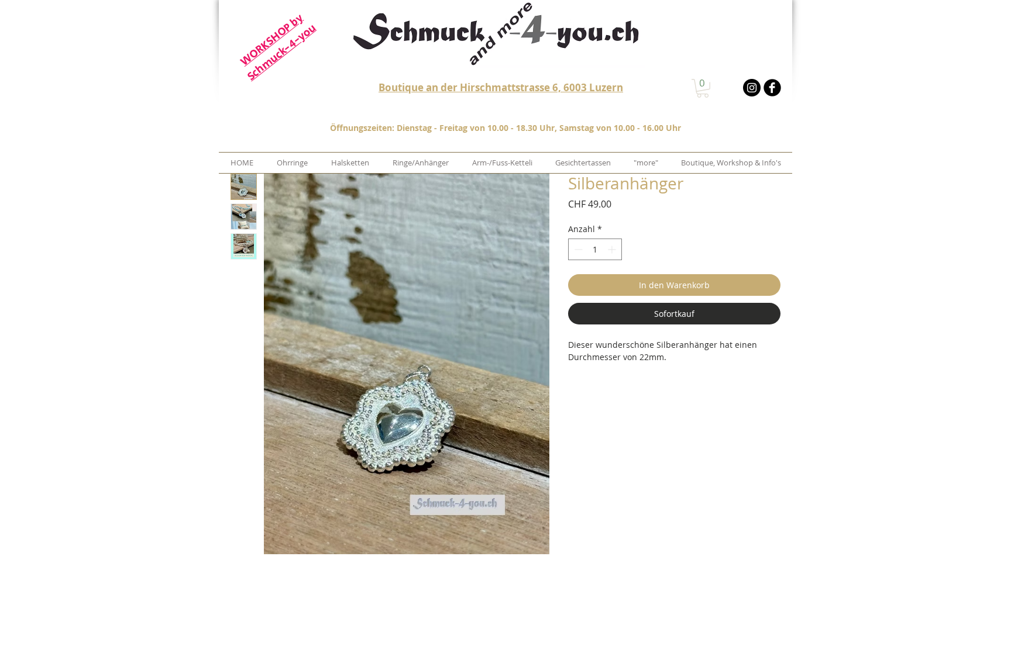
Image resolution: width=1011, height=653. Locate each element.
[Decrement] (577, 249)
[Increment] (613, 249)
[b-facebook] (772, 87)
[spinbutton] (595, 249)
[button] (703, 88)
